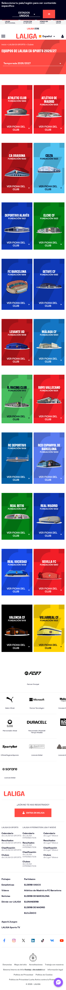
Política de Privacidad (23, 975)
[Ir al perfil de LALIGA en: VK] (52, 941)
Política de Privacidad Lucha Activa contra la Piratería (33, 980)
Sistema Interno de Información (17, 970)
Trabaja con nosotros (54, 965)
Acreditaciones (36, 965)
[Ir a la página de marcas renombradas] (33, 957)
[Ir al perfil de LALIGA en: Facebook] (4, 941)
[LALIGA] (26, 36)
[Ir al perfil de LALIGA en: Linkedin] (33, 941)
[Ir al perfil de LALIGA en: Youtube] (61, 941)
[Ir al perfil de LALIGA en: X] (23, 941)
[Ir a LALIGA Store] (33, 28)
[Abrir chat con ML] (58, 982)
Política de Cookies (44, 975)
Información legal (55, 970)
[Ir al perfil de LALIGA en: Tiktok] (42, 941)
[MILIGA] (61, 36)
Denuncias (7, 965)
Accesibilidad (39, 970)
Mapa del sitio (20, 965)
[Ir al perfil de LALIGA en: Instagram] (14, 941)
